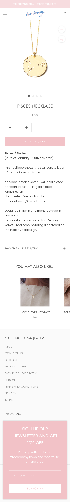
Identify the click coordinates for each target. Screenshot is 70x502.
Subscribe (35, 488)
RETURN (10, 380)
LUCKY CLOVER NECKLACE (35, 312)
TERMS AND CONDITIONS (21, 387)
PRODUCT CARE (15, 366)
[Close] (62, 425)
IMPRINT (10, 400)
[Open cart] (64, 14)
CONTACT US (14, 353)
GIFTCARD (11, 360)
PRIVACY (11, 393)
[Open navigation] (5, 14)
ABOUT (9, 346)
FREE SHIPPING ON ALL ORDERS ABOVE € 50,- (35, 4)
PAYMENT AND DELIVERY (21, 248)
